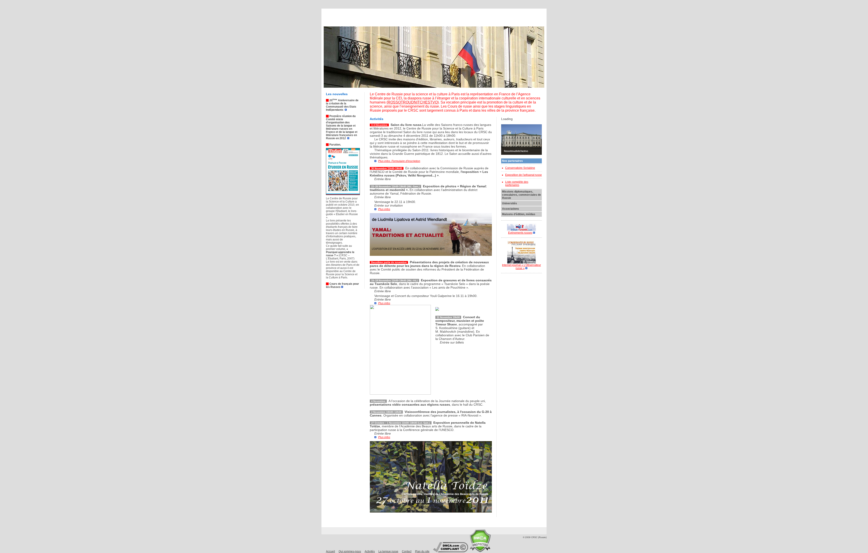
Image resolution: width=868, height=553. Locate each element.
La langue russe (388, 551)
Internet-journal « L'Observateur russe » (521, 267)
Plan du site (422, 551)
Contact (406, 551)
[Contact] (516, 16)
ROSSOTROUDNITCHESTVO (413, 102)
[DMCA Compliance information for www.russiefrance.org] (450, 551)
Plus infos (384, 209)
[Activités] (444, 16)
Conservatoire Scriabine (520, 167)
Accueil (330, 551)
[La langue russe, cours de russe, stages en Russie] (481, 16)
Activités (370, 551)
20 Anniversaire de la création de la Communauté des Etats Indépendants (342, 105)
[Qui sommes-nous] (406, 16)
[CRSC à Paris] (352, 16)
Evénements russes (520, 232)
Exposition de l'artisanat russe (523, 174)
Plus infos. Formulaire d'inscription (399, 161)
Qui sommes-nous (350, 551)
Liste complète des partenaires (516, 183)
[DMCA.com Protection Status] (480, 551)
